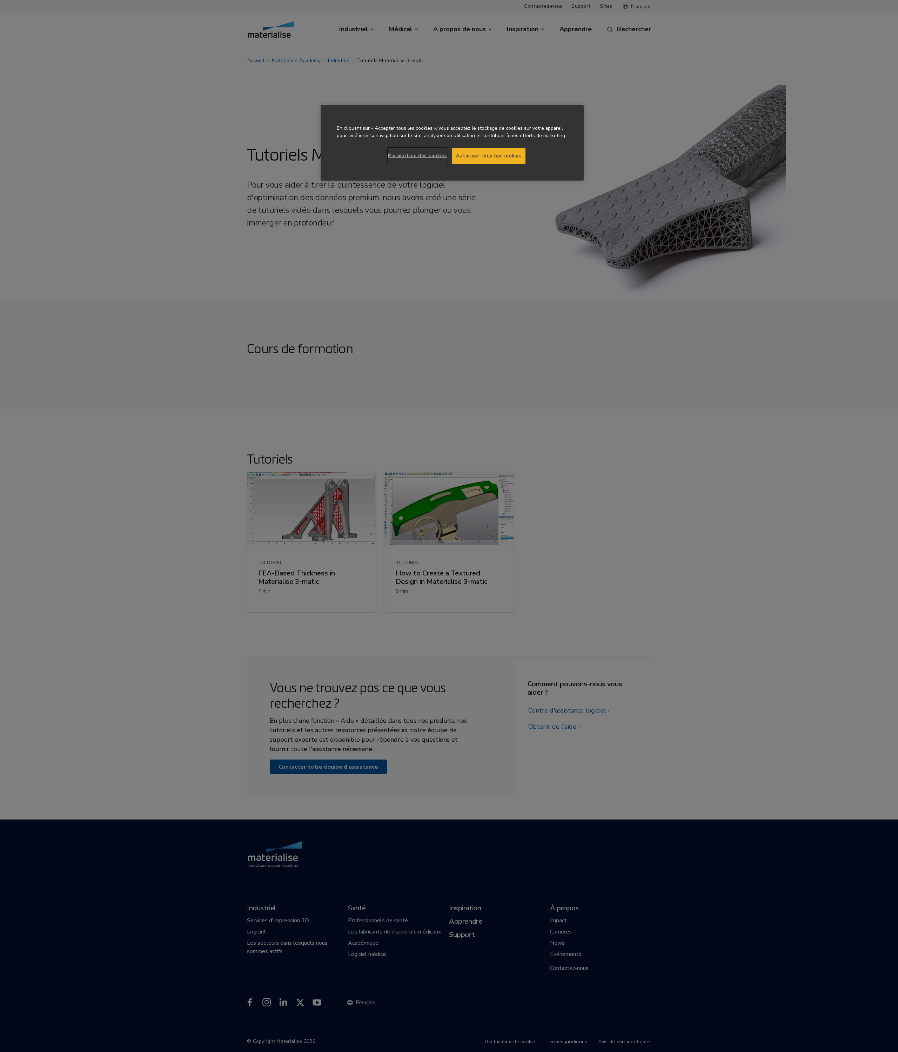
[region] (452, 143)
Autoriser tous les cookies (489, 156)
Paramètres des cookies (417, 155)
